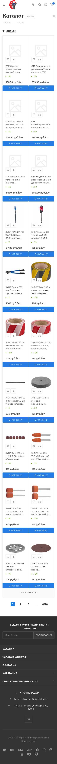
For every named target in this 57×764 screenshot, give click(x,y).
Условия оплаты (14, 657)
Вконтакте (28, 719)
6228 (44, 604)
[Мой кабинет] (45, 4)
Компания (10, 673)
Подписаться (44, 635)
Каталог (8, 649)
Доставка (9, 665)
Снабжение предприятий (20, 681)
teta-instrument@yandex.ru (30, 699)
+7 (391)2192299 (29, 693)
